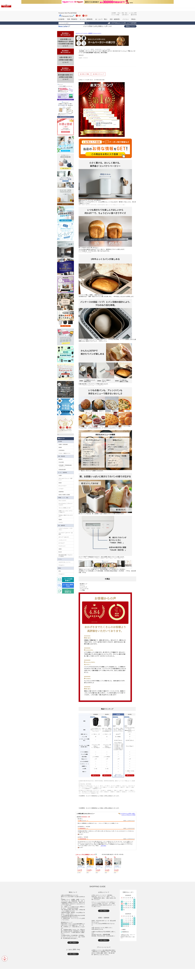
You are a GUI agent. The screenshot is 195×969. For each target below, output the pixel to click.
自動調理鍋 (61, 491)
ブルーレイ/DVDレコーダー (65, 507)
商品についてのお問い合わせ (86, 79)
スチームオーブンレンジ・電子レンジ (65, 479)
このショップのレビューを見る (128, 814)
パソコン (60, 559)
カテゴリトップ (79, 33)
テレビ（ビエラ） (62, 500)
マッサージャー (62, 546)
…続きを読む (103, 845)
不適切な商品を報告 (100, 79)
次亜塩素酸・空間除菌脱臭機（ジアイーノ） (65, 466)
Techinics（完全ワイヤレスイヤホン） (66, 516)
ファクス (61, 522)
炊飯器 (60, 482)
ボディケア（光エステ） (64, 537)
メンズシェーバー (62, 540)
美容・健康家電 (61, 525)
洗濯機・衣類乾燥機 (63, 444)
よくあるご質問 (132, 13)
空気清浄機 (61, 462)
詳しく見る (103, 910)
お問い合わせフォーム (97, 929)
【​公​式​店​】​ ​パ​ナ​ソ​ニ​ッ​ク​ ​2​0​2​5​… (81, 867)
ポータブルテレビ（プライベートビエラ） (65, 504)
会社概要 (114, 13)
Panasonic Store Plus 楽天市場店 (67, 13)
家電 (60, 571)
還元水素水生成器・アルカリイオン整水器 (65, 555)
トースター (61, 488)
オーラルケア (62, 543)
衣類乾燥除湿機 (62, 469)
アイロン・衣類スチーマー (64, 453)
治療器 (60, 549)
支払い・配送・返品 (122, 13)
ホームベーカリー (62, 485)
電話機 (60, 519)
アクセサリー (62, 565)
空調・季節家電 (61, 456)
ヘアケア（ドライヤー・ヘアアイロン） (65, 529)
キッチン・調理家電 (62, 472)
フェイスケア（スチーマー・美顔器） (65, 533)
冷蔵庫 (60, 475)
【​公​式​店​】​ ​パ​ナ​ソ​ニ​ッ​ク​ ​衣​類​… (99, 867)
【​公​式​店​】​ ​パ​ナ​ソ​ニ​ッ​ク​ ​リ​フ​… (108, 867)
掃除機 (60, 447)
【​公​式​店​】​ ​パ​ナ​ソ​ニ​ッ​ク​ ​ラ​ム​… (90, 867)
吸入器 (60, 552)
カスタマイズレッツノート (64, 562)
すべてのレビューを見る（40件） (127, 813)
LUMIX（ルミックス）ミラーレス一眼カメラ (66, 511)
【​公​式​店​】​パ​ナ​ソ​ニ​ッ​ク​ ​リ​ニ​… (117, 867)
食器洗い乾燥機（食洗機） (64, 494)
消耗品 (59, 568)
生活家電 (60, 441)
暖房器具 (61, 459)
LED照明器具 (61, 450)
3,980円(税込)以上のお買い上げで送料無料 (123, 23)
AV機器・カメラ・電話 (63, 497)
